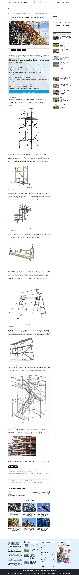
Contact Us (25, 2)
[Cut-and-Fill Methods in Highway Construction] (26, 550)
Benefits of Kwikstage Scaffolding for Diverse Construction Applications (14, 529)
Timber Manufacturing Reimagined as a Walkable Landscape (65, 44)
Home (12, 6)
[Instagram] (54, 2)
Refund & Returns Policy (36, 573)
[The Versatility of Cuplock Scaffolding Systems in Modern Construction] (43, 522)
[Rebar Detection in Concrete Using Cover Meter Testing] (26, 562)
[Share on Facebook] (15, 50)
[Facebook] (60, 573)
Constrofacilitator (12, 471)
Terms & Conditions (49, 573)
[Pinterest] (65, 573)
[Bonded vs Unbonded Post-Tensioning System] (56, 86)
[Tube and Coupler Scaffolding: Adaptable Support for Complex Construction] (43, 507)
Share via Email (13, 466)
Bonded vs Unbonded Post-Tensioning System (65, 85)
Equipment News (48, 554)
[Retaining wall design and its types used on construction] (56, 79)
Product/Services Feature (30, 6)
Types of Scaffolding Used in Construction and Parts (17, 482)
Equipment (39, 6)
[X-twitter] (62, 573)
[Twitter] (53, 2)
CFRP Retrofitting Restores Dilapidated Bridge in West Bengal (65, 37)
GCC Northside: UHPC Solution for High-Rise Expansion (64, 57)
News (16, 6)
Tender (60, 6)
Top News (48, 545)
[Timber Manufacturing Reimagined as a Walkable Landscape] (56, 45)
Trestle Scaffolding (21, 478)
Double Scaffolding (39, 473)
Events (44, 6)
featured (45, 473)
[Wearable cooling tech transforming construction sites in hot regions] (56, 51)
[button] (58, 553)
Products (21, 6)
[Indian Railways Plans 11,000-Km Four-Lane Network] (56, 64)
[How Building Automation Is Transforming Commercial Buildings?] (26, 555)
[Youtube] (58, 2)
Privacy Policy (43, 573)
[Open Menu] (8, 8)
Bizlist (56, 6)
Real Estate (48, 547)
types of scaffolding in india (13, 480)
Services (14, 2)
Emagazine (50, 6)
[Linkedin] (57, 2)
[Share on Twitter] (18, 50)
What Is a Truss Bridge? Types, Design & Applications (65, 106)
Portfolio (64, 6)
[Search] (70, 2)
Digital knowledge (31, 473)
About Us (10, 2)
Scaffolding (31, 13)
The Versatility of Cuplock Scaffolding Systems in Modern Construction (43, 529)
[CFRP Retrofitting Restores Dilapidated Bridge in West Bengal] (56, 38)
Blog (11, 10)
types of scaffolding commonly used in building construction (37, 478)
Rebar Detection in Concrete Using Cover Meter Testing (34, 562)
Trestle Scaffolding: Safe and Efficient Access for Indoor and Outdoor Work (29, 514)
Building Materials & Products (22, 13)
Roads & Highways (48, 557)
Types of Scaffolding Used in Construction (27, 480)
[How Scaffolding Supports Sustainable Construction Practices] (29, 522)
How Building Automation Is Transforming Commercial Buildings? (32, 556)
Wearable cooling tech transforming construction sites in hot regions (65, 50)
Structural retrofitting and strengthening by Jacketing (65, 92)
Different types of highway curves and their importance (64, 99)
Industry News (48, 561)
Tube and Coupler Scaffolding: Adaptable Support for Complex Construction (43, 514)
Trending (20, 2)
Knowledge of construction (13, 475)
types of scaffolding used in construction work (36, 482)
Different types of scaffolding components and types (17, 473)
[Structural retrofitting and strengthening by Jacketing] (56, 92)
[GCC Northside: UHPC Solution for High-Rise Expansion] (56, 58)
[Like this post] (12, 50)
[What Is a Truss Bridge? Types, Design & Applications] (56, 106)
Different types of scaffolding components (24, 471)
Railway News (48, 564)
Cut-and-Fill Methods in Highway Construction (34, 550)
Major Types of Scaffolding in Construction (27, 475)
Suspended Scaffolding (12, 478)
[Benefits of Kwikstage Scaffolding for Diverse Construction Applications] (14, 522)
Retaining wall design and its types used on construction (65, 78)
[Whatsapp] (59, 2)
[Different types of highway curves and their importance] (56, 99)
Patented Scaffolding (40, 475)
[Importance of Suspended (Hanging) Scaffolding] (14, 507)
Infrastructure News (48, 552)
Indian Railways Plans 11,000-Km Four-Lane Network (64, 63)
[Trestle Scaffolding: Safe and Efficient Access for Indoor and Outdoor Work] (29, 507)
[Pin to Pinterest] (20, 50)
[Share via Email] (25, 50)
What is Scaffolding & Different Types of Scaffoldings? (18, 484)
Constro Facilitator (15, 19)
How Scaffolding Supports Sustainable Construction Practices (29, 529)
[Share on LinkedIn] (23, 50)
